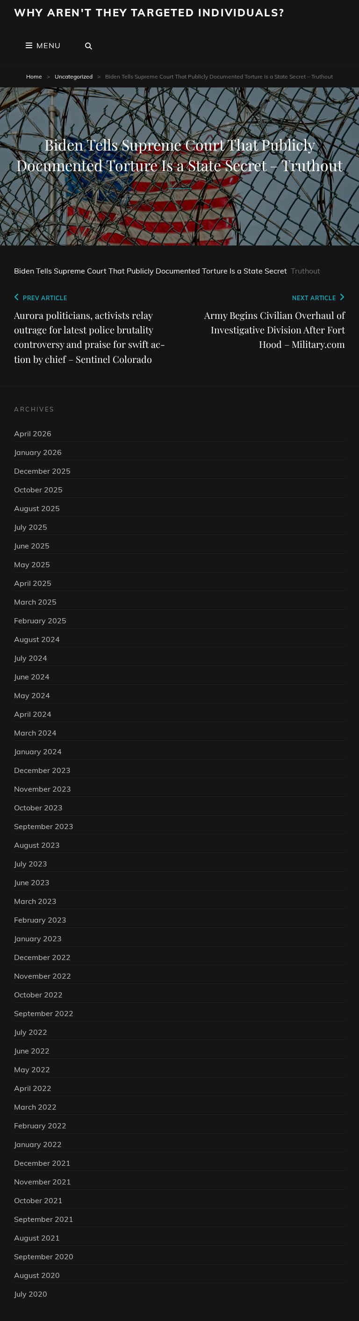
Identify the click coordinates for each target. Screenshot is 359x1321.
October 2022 (38, 994)
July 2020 (30, 1294)
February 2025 (40, 620)
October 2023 (38, 807)
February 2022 (40, 1125)
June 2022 (32, 1050)
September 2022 (43, 1013)
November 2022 (42, 976)
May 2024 (32, 695)
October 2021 (38, 1200)
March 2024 (35, 732)
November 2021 (42, 1181)
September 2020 (43, 1256)
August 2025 (37, 508)
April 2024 (32, 714)
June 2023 (32, 882)
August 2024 (37, 639)
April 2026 (32, 433)
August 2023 (37, 845)
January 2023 (38, 938)
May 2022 (32, 1069)
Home (34, 76)
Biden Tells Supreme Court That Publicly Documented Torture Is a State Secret (150, 270)
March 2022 (35, 1107)
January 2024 (38, 751)
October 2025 (38, 489)
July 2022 (30, 1032)
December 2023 (42, 770)
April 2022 (32, 1088)
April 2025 (32, 583)
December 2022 (42, 957)
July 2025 (30, 527)
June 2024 (32, 676)
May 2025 (32, 564)
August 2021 (37, 1237)
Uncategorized (74, 76)
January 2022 (38, 1144)
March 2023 (35, 901)
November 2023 (42, 789)
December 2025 (42, 471)
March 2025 (35, 601)
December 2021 (42, 1163)
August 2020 (37, 1275)
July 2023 (30, 863)
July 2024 (30, 658)
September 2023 (43, 826)
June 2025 (32, 545)
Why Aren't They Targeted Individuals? (149, 12)
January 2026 (38, 452)
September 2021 (43, 1219)
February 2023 (40, 919)
